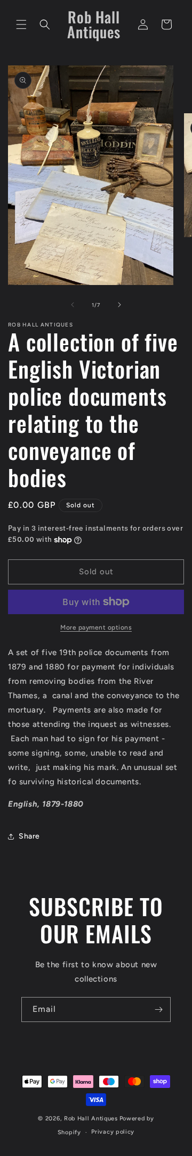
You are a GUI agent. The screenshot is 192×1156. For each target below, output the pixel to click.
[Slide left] (72, 304)
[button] (21, 24)
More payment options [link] (96, 627)
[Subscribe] (158, 1009)
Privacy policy (112, 1131)
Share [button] (29, 836)
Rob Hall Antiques (91, 1118)
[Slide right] (119, 304)
